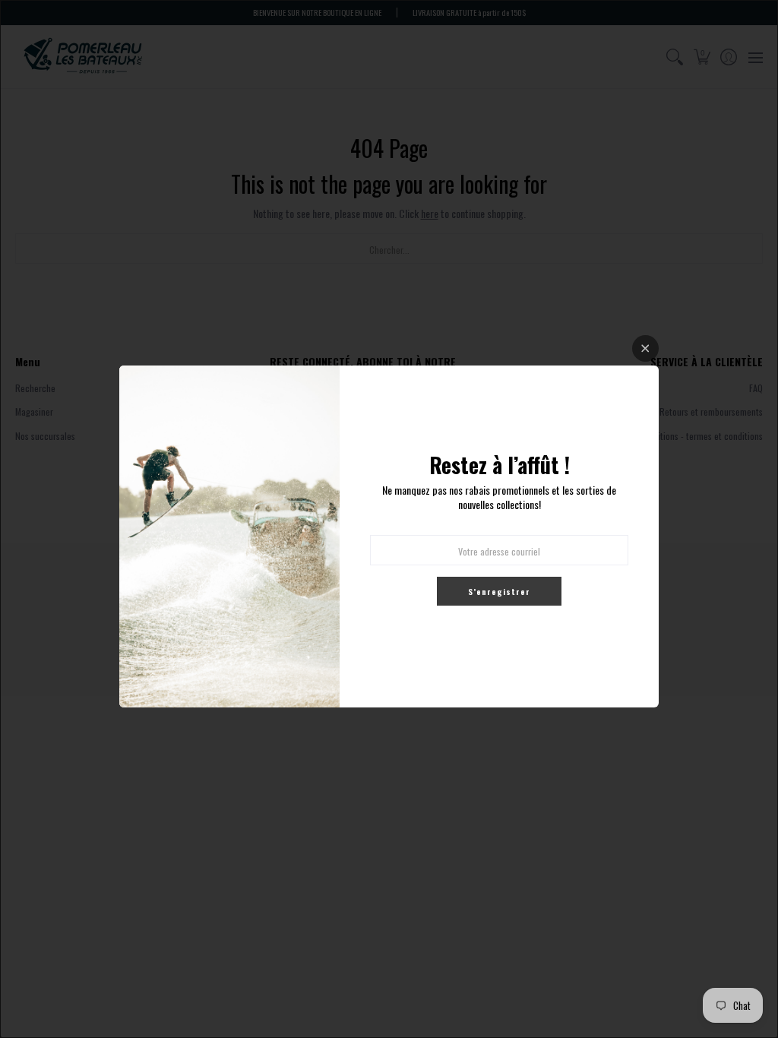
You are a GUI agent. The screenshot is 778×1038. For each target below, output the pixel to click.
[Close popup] (645, 348)
